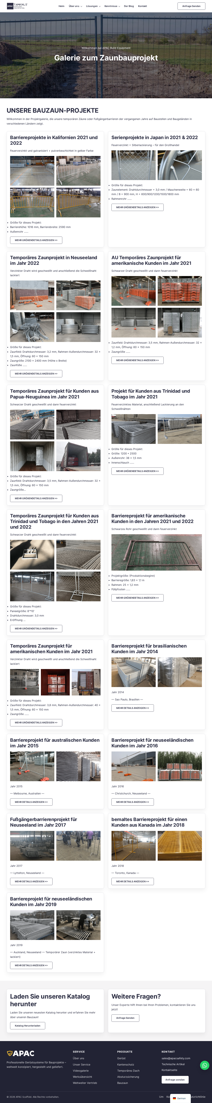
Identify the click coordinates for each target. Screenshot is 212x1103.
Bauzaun (122, 1082)
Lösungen (92, 6)
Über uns (74, 6)
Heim (62, 6)
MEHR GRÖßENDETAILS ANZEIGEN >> (36, 240)
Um (161, 1096)
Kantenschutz (125, 1064)
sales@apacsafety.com (176, 1058)
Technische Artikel (173, 1064)
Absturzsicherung (128, 1076)
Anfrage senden (191, 6)
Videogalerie (81, 1070)
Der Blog (129, 6)
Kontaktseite (169, 1070)
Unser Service (81, 1064)
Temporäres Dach (128, 1070)
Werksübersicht (82, 1076)
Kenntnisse (111, 6)
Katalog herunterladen (27, 1025)
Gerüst (121, 1058)
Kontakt (142, 6)
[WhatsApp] (204, 1065)
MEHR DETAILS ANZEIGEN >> (132, 708)
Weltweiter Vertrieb (85, 1082)
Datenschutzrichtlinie (192, 1096)
